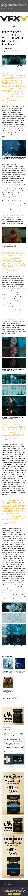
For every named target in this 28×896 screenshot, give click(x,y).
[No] (26, 891)
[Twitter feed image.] (14, 759)
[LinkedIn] (17, 698)
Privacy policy (17, 893)
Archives (6, 727)
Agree (10, 893)
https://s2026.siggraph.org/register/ (12, 753)
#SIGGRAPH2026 (19, 741)
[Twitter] (13, 698)
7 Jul (19, 739)
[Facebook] (15, 698)
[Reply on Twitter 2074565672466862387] (5, 767)
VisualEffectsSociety (12, 739)
